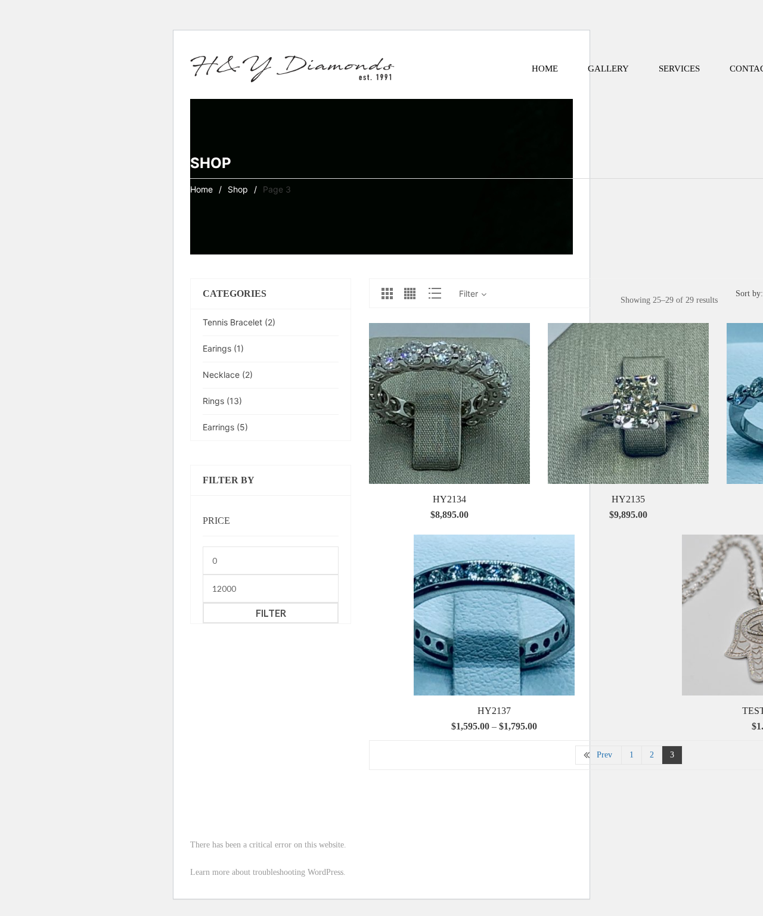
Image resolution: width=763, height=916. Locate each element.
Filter (271, 613)
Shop (238, 189)
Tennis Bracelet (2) (239, 322)
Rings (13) (222, 401)
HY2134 (449, 499)
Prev (604, 754)
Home (201, 189)
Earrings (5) (225, 427)
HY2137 (494, 711)
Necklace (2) (228, 374)
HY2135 (628, 499)
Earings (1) (223, 348)
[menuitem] (545, 68)
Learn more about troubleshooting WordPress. (268, 872)
